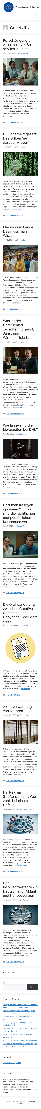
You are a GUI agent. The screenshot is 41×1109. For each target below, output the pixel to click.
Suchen (6, 983)
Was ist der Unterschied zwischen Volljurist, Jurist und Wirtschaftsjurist (18, 329)
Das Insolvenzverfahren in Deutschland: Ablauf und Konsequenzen (20, 889)
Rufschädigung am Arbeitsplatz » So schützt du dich (18, 44)
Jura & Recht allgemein (15, 122)
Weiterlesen (7, 116)
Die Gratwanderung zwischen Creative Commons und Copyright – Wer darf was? (20, 612)
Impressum (23, 1101)
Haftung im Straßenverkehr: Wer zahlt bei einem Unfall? (19, 798)
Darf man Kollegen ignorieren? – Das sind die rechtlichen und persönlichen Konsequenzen (19, 513)
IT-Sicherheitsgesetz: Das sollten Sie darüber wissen (20, 138)
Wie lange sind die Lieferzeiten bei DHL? (20, 427)
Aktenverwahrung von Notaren (17, 708)
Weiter (14, 973)
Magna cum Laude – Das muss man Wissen (19, 231)
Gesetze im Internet (28, 7)
